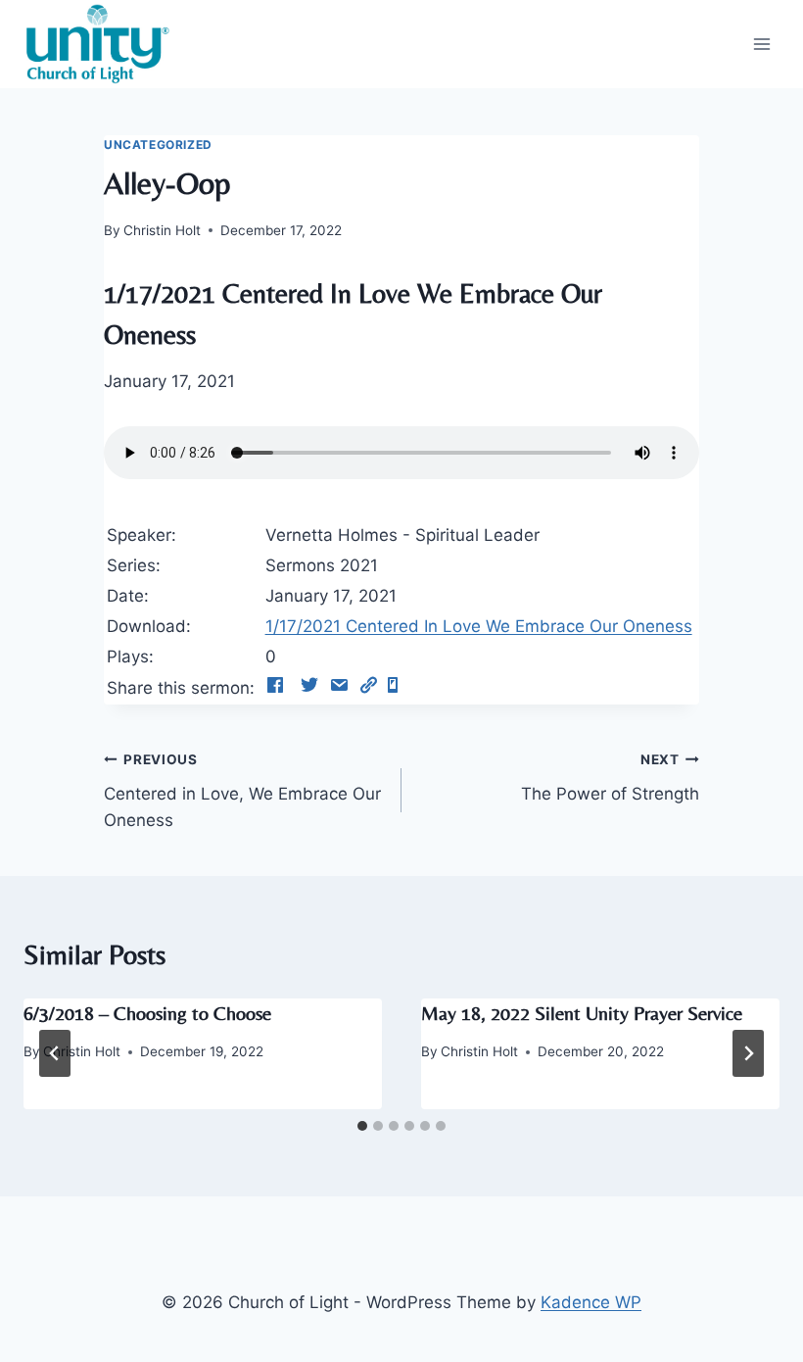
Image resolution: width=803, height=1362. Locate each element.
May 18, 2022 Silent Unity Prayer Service (581, 1012)
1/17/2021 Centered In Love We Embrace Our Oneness (478, 626)
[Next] (748, 1053)
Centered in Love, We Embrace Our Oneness (242, 791)
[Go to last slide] (55, 1053)
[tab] (362, 1126)
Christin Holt (162, 230)
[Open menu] (761, 43)
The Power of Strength (610, 777)
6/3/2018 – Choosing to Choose (147, 1012)
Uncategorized (158, 144)
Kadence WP (591, 1302)
